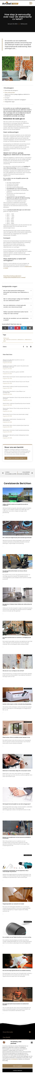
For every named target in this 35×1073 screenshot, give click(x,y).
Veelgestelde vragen (10, 101)
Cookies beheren (17, 1070)
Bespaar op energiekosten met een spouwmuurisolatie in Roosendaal (17, 838)
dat (4, 339)
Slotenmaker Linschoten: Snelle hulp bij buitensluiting (16, 430)
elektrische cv (21, 339)
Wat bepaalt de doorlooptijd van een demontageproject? (17, 804)
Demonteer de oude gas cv (11, 90)
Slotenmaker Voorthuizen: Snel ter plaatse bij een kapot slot (17, 376)
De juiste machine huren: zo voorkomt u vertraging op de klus (17, 638)
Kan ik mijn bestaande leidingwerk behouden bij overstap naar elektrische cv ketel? (17, 292)
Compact (7, 97)
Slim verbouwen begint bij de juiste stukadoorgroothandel (17, 537)
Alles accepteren (17, 1066)
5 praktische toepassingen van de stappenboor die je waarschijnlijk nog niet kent (15, 871)
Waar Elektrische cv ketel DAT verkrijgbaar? (15, 99)
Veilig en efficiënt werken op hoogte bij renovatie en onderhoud (15, 505)
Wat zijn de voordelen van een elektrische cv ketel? (17, 319)
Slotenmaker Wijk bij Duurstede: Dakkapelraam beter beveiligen (16, 435)
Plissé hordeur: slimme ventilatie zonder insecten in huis (16, 737)
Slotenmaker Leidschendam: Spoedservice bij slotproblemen (14, 420)
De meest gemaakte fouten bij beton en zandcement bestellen (16, 1004)
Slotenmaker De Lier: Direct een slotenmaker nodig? (15, 414)
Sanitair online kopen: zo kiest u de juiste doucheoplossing (17, 704)
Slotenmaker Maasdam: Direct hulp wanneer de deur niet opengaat (17, 398)
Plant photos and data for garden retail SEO (13, 371)
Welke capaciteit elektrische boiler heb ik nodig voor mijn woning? (17, 312)
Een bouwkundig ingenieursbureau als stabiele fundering (17, 970)
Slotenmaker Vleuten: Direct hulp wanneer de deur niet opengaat (16, 409)
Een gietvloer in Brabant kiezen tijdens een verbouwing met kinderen (17, 605)
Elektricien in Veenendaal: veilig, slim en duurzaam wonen (17, 770)
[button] (32, 1042)
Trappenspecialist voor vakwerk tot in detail (13, 903)
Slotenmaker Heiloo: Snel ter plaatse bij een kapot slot (16, 425)
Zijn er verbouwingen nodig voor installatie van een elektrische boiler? (17, 299)
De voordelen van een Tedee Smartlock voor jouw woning (17, 937)
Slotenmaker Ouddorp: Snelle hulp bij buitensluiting (15, 386)
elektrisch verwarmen (11, 339)
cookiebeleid (14, 1059)
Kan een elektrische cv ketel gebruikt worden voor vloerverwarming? (17, 306)
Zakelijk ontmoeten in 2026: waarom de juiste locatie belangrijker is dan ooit (16, 366)
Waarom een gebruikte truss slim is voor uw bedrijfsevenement (13, 360)
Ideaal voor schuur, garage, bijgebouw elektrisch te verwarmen (17, 95)
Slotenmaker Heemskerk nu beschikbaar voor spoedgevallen (14, 392)
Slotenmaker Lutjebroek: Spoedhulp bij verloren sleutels (16, 403)
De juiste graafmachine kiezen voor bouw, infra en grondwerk (15, 571)
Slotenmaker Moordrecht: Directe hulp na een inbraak (16, 381)
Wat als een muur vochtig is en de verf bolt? (13, 670)
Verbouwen (23, 24)
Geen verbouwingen (10, 92)
